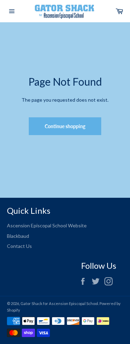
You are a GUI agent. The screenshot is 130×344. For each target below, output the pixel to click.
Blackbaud (18, 236)
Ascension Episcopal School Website (47, 225)
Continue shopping (65, 126)
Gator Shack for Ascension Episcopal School (59, 303)
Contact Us (19, 246)
